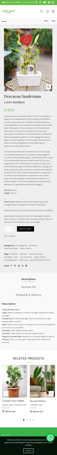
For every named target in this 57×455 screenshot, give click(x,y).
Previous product (46, 21)
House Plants (26, 257)
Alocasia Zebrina (37, 401)
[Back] (4, 21)
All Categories (21, 245)
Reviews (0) (28, 286)
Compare (11, 236)
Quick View (25, 372)
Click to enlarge (48, 86)
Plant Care (23, 260)
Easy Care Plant (11, 248)
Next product (53, 21)
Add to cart (25, 229)
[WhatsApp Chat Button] (50, 438)
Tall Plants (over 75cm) (40, 260)
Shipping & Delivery (28, 294)
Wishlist (42, 11)
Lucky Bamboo (10, 260)
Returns (5, 435)
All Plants (33, 245)
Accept (28, 451)
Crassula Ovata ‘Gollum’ (13, 401)
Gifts (16, 257)
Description (28, 279)
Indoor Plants (26, 248)
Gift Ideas (8, 257)
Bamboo (23, 254)
